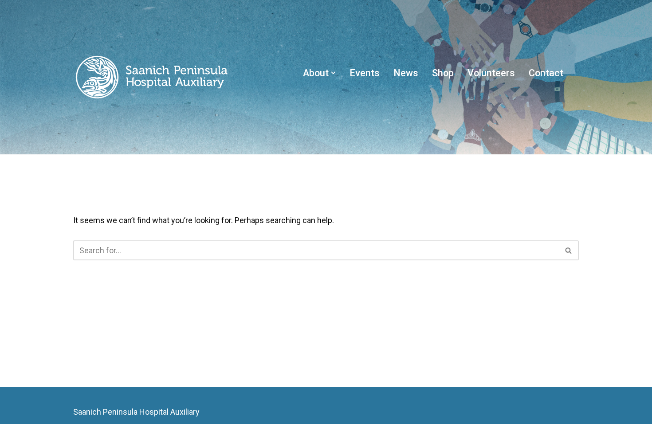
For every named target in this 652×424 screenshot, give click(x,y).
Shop (443, 73)
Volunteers (491, 73)
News (405, 73)
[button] (333, 73)
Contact (546, 73)
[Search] (569, 250)
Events (365, 73)
